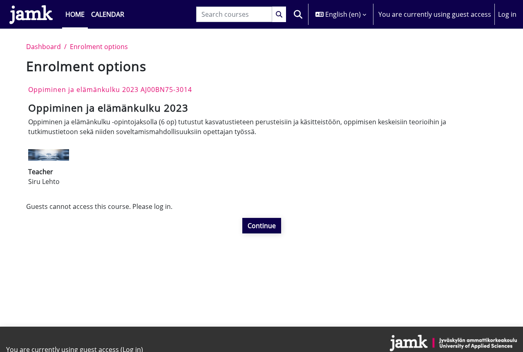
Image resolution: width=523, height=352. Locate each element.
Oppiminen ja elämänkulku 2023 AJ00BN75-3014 (110, 89)
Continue (262, 225)
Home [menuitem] (75, 14)
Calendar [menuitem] (107, 14)
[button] (297, 14)
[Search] (279, 14)
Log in (507, 14)
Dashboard (43, 46)
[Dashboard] (31, 14)
